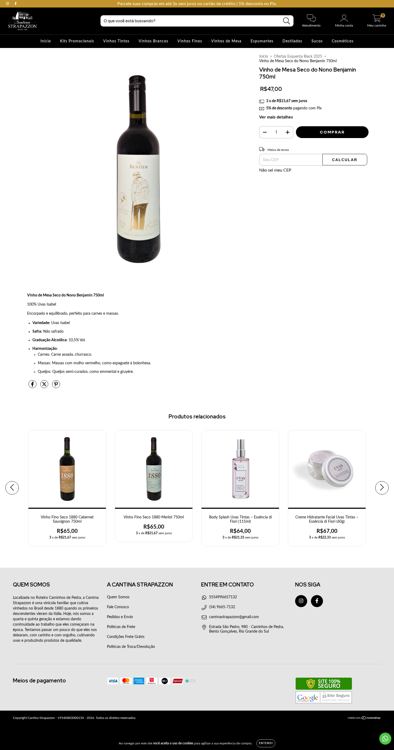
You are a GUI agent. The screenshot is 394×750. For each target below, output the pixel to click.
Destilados (292, 41)
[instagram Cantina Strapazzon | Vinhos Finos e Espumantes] (8, 4)
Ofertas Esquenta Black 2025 (298, 56)
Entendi (266, 743)
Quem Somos (118, 597)
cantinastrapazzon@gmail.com (234, 617)
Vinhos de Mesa (226, 41)
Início (45, 41)
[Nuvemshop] (364, 718)
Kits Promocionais (77, 41)
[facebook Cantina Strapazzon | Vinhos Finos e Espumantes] (15, 4)
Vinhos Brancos (153, 41)
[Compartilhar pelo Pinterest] (56, 386)
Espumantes (262, 41)
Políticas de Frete (121, 627)
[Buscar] (286, 21)
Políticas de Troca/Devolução (131, 647)
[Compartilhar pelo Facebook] (33, 386)
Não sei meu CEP (275, 170)
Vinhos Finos (189, 41)
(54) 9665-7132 (222, 607)
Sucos (317, 41)
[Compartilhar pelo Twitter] (44, 386)
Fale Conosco (118, 607)
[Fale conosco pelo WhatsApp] (385, 739)
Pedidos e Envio (120, 617)
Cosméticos (343, 41)
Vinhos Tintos (116, 41)
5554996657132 (223, 597)
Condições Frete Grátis (125, 637)
